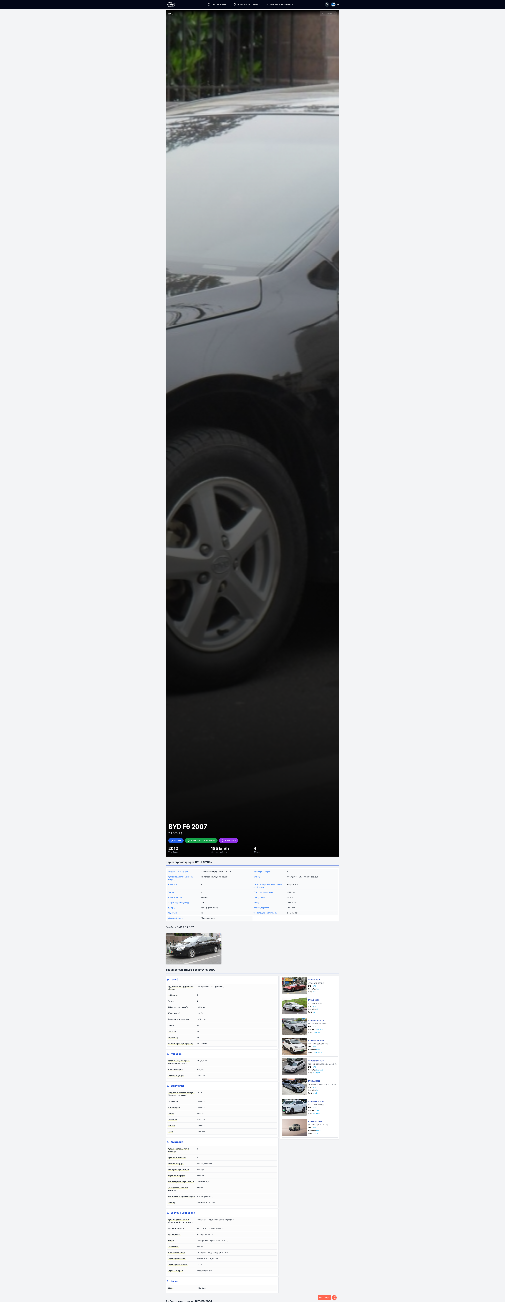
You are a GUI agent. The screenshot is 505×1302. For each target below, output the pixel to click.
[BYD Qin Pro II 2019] (294, 1107)
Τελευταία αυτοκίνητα (248, 4)
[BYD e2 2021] (294, 1006)
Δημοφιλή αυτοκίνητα (281, 4)
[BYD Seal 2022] (294, 1086)
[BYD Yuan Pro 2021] (294, 1046)
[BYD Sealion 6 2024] (294, 1066)
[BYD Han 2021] (294, 985)
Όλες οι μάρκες (220, 4)
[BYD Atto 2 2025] (294, 1127)
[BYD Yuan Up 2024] (294, 1026)
